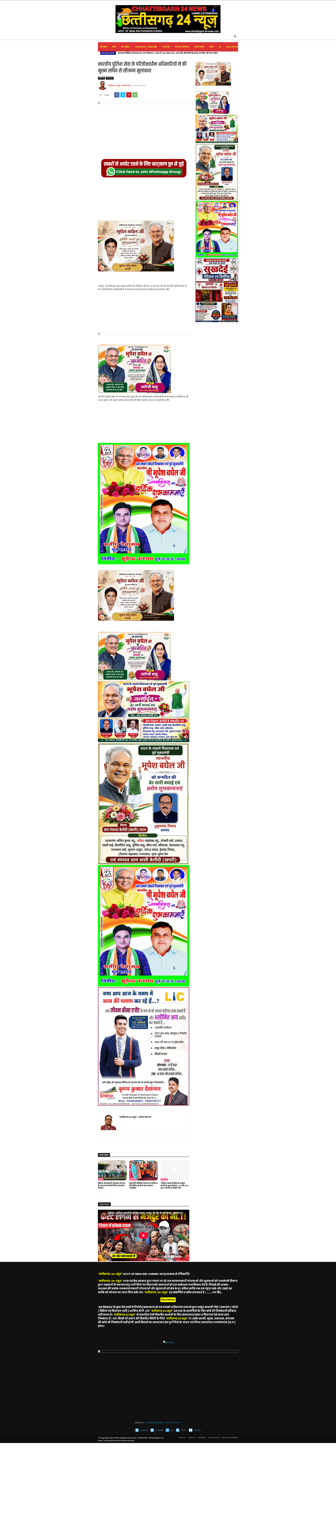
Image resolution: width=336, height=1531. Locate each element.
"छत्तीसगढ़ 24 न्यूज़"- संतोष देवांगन (119, 85)
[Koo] (167, 1430)
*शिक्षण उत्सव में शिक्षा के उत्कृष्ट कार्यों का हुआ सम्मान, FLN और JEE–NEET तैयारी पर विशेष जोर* (175, 1185)
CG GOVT (109, 78)
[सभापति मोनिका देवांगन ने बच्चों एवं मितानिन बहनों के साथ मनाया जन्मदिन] (143, 1170)
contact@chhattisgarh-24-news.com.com (162, 1422)
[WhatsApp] (135, 94)
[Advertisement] (143, 201)
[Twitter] (122, 94)
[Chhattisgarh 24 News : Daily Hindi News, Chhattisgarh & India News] (168, 19)
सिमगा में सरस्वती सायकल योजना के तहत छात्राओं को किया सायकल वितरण (111, 1185)
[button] (235, 36)
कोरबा (101, 1179)
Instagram (159, 1430)
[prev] (230, 53)
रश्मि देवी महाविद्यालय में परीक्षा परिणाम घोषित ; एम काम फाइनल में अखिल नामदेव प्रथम (156, 53)
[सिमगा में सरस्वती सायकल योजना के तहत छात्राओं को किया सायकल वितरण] (112, 1170)
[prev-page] (99, 1194)
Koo (172, 1430)
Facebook (144, 1430)
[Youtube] (190, 1430)
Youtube (197, 1430)
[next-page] (103, 1194)
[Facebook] (116, 94)
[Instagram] (152, 1430)
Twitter (184, 1430)
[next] (234, 53)
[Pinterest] (129, 94)
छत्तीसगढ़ (101, 78)
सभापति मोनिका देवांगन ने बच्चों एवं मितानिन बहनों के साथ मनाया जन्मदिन (143, 1185)
